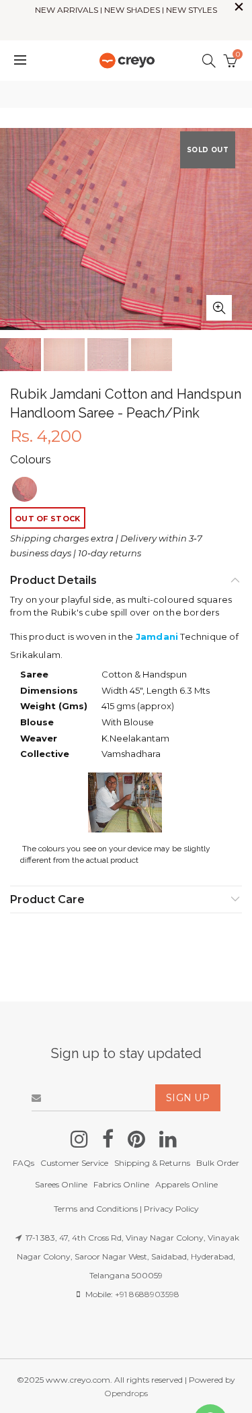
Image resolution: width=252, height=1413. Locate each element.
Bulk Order (217, 1163)
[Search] (209, 61)
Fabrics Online (121, 1184)
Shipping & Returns (152, 1163)
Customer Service (74, 1163)
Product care (47, 899)
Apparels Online (186, 1184)
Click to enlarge (219, 308)
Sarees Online (61, 1184)
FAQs (23, 1163)
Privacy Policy (171, 1209)
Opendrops (126, 1393)
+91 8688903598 (147, 1294)
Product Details (53, 580)
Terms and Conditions (96, 1209)
